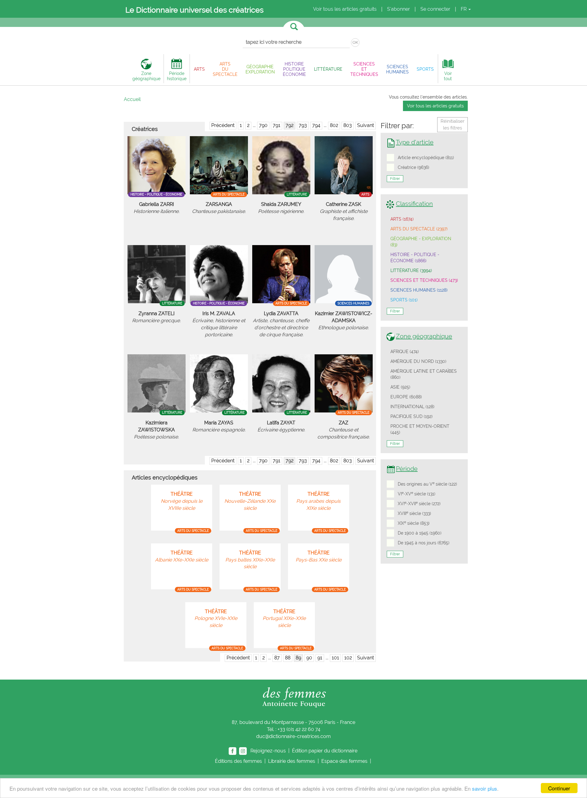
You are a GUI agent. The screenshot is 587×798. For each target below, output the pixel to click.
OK (355, 42)
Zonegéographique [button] (146, 76)
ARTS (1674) (402, 219)
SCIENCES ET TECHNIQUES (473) (424, 280)
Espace (344, 761)
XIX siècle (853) (414, 523)
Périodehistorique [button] (176, 76)
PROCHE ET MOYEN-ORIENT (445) (419, 429)
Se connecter (435, 9)
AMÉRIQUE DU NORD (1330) (418, 361)
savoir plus (484, 788)
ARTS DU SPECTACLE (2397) (419, 228)
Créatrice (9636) (413, 167)
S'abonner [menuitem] (398, 9)
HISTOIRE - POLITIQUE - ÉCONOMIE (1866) (414, 257)
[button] (199, 69)
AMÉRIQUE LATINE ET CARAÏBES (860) (423, 374)
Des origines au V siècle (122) (427, 484)
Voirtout (448, 76)
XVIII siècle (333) (414, 513)
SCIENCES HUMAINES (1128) (419, 290)
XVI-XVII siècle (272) (419, 503)
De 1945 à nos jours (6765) (423, 542)
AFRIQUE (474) (404, 351)
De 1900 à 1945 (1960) (419, 533)
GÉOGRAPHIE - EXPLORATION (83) (420, 241)
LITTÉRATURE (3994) (411, 270)
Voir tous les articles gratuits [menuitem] (345, 9)
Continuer (559, 788)
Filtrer (395, 179)
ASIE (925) (400, 387)
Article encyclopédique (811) (426, 157)
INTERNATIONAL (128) (412, 406)
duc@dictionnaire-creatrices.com (293, 736)
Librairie (291, 761)
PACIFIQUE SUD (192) (411, 416)
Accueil (132, 99)
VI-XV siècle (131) (416, 493)
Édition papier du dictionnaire (325, 750)
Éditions (238, 761)
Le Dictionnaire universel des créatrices (194, 9)
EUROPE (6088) (406, 396)
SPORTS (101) (404, 299)
